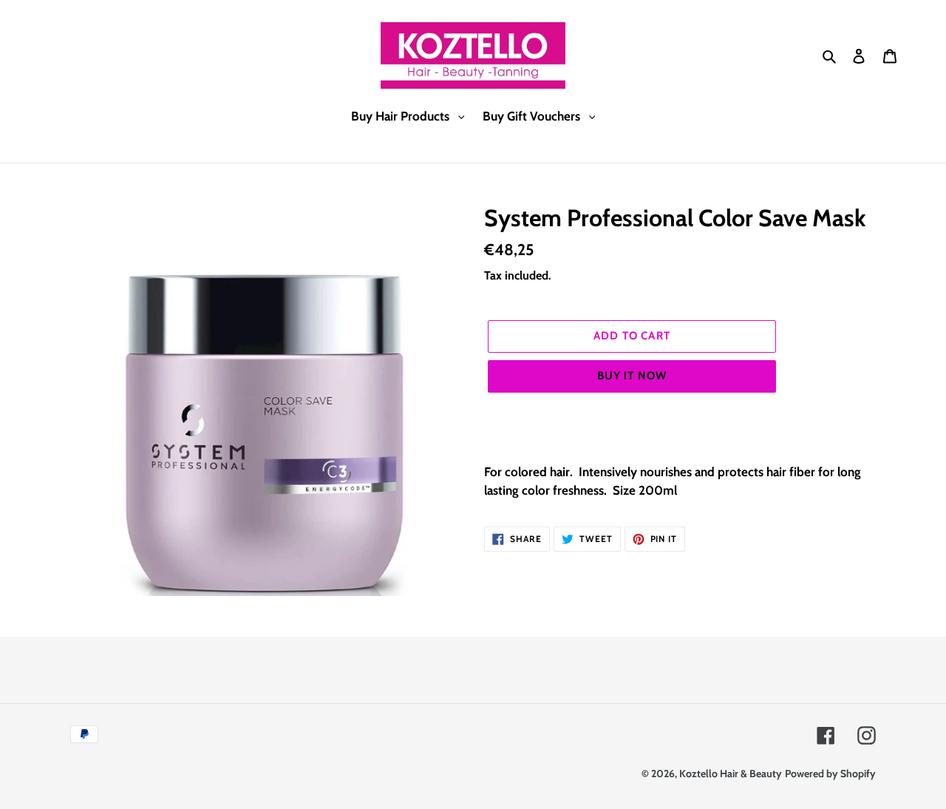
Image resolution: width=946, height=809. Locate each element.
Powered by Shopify (830, 773)
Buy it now (632, 375)
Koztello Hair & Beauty (730, 773)
